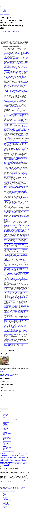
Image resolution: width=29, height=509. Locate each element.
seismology (15, 463)
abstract (2, 454)
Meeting (4, 436)
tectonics (2, 465)
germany (23, 459)
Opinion (4, 439)
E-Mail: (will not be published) (7, 390)
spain (18, 463)
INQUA (4, 460)
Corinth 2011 (6, 425)
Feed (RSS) (5, 503)
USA (10, 465)
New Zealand (10, 462)
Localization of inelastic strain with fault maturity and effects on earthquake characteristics (16, 199)
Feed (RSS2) (6, 504)
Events (4, 10)
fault (26, 457)
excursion (23, 457)
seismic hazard (10, 463)
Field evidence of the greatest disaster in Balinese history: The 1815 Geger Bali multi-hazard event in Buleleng (16, 53)
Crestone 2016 (6, 427)
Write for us (5, 499)
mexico (6, 462)
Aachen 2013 (6, 422)
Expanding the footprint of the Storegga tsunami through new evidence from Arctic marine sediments (16, 181)
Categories (5, 415)
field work (5, 459)
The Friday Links (7, 447)
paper (25, 462)
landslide (16, 460)
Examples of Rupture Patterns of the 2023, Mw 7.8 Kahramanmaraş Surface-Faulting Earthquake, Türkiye (16, 107)
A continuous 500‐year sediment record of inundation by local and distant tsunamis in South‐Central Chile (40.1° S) (15, 326)
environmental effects (15, 457)
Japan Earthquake (7, 433)
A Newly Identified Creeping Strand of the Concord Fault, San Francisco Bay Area (16, 58)
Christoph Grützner (4, 14)
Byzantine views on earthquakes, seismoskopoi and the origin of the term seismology (16, 162)
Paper (18, 31)
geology (9, 459)
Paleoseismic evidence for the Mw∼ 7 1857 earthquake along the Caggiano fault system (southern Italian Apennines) (16, 84)
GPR (26, 459)
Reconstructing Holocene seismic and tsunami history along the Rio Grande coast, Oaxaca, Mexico (16, 211)
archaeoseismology (14, 453)
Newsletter (5, 497)
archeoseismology (22, 453)
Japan (10, 460)
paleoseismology (17, 462)
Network (5, 11)
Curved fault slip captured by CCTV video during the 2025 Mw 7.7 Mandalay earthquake (15, 261)
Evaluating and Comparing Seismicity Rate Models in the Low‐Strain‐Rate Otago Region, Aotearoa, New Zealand (16, 158)
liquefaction (24, 460)
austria (1, 455)
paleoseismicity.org (7, 441)
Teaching (5, 446)
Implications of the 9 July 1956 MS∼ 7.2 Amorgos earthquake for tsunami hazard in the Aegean (16, 218)
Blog (4, 9)
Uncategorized (6, 449)
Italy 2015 (5, 432)
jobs (13, 460)
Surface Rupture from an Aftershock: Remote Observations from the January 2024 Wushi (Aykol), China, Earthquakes (15, 175)
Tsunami (5, 448)
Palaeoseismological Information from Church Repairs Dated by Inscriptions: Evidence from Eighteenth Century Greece (16, 64)
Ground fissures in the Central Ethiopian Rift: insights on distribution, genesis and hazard (16, 149)
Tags (4, 417)
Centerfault (5, 424)
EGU (9, 457)
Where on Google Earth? (8, 451)
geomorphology (19, 459)
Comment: (2, 395)
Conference (5, 455)
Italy (7, 460)
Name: (1, 387)
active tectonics (8, 453)
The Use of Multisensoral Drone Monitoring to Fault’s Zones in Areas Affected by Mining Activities (16, 137)
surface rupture (22, 463)
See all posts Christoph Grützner (7, 371)
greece (1, 460)
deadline (10, 455)
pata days (2, 463)
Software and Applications (9, 444)
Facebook (5, 506)
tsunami (6, 465)
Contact (4, 498)
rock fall (5, 463)
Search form (5, 414)
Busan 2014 (5, 423)
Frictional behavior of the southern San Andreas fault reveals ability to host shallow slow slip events (15, 77)
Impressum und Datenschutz (9, 500)
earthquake (15, 455)
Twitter (4, 507)
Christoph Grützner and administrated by (12, 488)
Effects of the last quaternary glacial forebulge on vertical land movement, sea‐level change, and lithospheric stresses (16, 143)
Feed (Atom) (6, 502)
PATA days (5, 443)
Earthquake (5, 428)
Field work (5, 430)
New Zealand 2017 (7, 438)
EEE (6, 457)
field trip (1, 459)
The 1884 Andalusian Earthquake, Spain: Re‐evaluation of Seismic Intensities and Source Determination (16, 255)
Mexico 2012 (6, 437)
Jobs (4, 434)
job (11, 460)
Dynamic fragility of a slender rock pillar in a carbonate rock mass (16, 72)
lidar (19, 460)
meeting (2, 462)
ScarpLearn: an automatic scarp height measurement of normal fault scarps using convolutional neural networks (16, 224)
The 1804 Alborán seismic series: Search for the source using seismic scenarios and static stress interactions (16, 248)
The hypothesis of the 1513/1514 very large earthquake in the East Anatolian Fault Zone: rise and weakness (16, 273)
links (21, 460)
